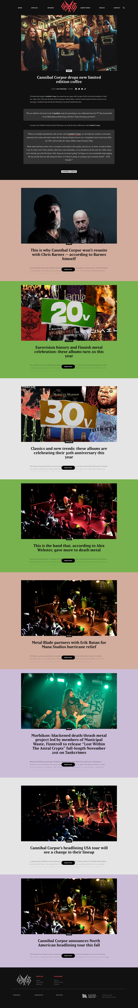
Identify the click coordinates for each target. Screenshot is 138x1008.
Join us (56, 980)
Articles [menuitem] (34, 8)
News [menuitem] (20, 8)
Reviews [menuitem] (51, 8)
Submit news (58, 982)
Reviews (39, 984)
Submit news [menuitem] (85, 8)
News (69, 71)
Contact (56, 984)
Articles (69, 341)
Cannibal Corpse (74, 133)
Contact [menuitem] (117, 8)
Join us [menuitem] (102, 8)
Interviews (39, 982)
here (35, 102)
